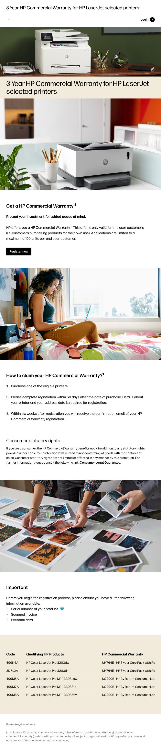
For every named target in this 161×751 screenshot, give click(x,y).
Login (144, 19)
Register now (18, 251)
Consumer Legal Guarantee (100, 462)
